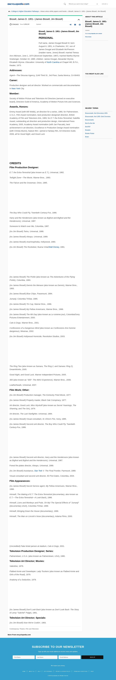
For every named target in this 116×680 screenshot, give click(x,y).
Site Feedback (48, 671)
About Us (31, 671)
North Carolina (53, 62)
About (93, 33)
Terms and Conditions (80, 671)
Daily (92, 671)
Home (24, 671)
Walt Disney (54, 247)
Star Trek (38, 471)
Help (39, 671)
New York (16, 88)
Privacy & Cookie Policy (63, 671)
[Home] (18, 4)
